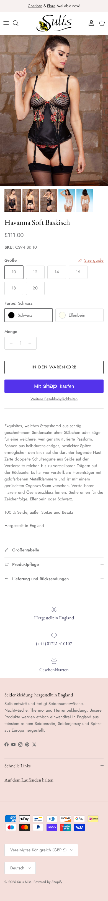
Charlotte (35, 6)
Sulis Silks (24, 881)
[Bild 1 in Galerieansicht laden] (54, 110)
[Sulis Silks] (54, 23)
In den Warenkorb (54, 367)
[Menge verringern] (9, 343)
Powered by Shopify (48, 881)
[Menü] (6, 23)
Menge (10, 332)
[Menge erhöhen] (31, 343)
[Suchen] (18, 23)
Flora (51, 6)
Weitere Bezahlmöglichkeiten (54, 399)
